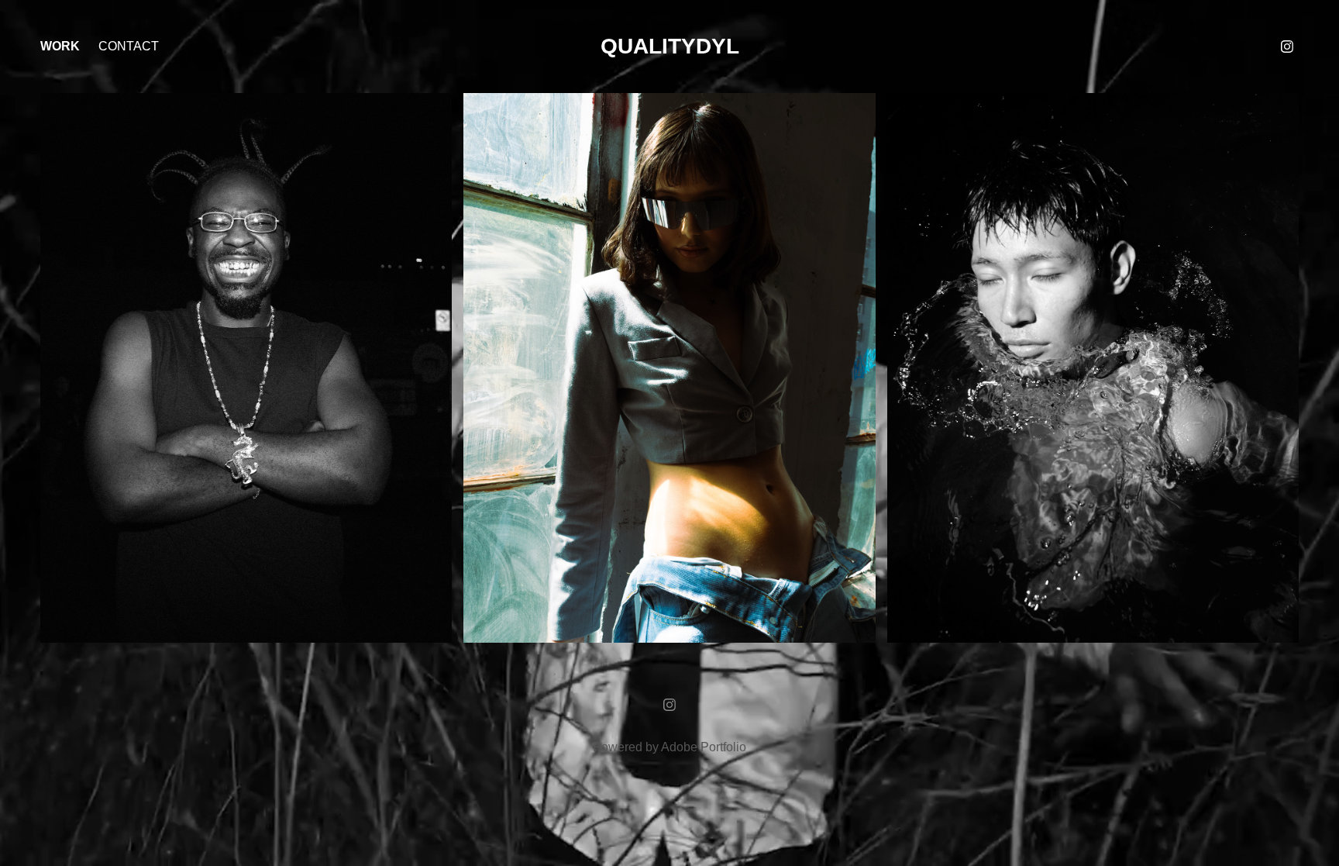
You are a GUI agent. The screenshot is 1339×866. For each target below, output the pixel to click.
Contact (128, 46)
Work (60, 46)
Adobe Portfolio (703, 747)
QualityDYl (670, 46)
